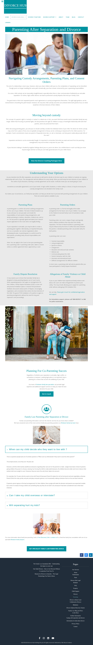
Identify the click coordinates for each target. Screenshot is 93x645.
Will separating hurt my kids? (24, 505)
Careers (8, 22)
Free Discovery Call (43, 537)
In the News (75, 613)
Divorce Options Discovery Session (75, 608)
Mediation (75, 605)
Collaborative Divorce (75, 602)
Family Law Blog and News (75, 610)
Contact (81, 17)
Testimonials (75, 574)
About (61, 17)
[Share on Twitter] (86, 556)
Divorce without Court (75, 600)
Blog (73, 17)
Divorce (75, 594)
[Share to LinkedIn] (91, 556)
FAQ (75, 585)
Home (7, 17)
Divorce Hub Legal (18, 17)
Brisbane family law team (68, 423)
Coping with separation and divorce (75, 618)
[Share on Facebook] (81, 556)
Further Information (75, 615)
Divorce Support (49, 17)
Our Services (75, 569)
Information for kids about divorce (75, 621)
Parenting (75, 597)
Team (67, 17)
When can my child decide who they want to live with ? (38, 449)
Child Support (75, 591)
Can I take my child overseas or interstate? (32, 495)
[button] (46, 449)
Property (75, 588)
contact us (54, 537)
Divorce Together (34, 17)
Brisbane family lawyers (17, 539)
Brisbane (75, 582)
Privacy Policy (75, 623)
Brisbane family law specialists (45, 384)
